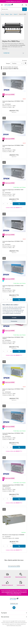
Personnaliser (14, 321)
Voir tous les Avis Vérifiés (14, 566)
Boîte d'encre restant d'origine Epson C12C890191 (13, 534)
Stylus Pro (16, 14)
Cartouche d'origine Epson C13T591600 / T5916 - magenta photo (13, 485)
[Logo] (8, 4)
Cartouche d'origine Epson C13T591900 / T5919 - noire (13, 102)
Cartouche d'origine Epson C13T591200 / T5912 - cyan (13, 286)
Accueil (2, 14)
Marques (7, 14)
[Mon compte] (22, 5)
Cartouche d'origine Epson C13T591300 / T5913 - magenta (13, 338)
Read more (4, 48)
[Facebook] (14, 607)
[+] (11, 203)
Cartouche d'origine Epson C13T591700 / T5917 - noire (13, 190)
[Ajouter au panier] (19, 203)
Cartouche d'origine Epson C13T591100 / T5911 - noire (12, 242)
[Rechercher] (24, 9)
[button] (14, 53)
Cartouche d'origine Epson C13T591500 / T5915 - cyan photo (13, 434)
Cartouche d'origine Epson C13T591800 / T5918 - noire (13, 146)
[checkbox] (25, 63)
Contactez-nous (14, 603)
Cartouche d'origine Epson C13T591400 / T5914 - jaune (13, 389)
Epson (11, 14)
